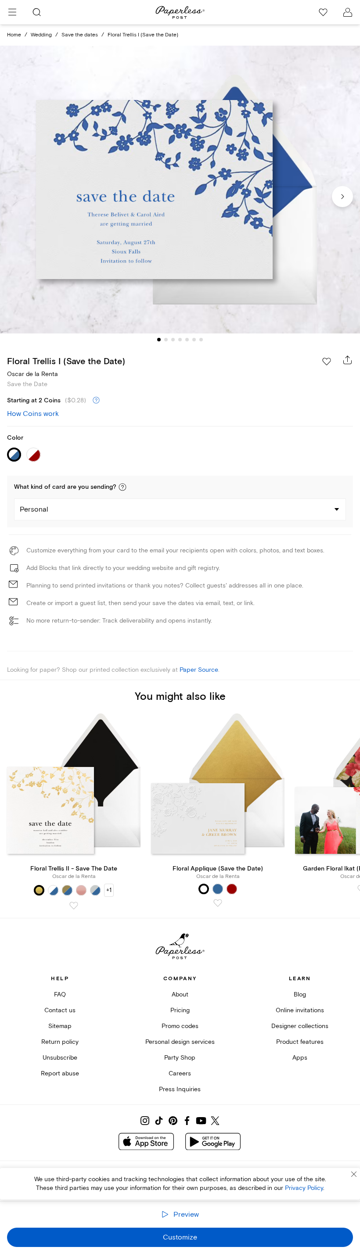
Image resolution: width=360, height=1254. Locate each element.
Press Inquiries (180, 1089)
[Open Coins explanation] (96, 400)
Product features (300, 1042)
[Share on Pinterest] (173, 1120)
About (180, 994)
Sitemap (60, 1026)
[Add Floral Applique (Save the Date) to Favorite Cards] (217, 903)
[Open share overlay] (347, 360)
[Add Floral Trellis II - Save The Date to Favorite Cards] (73, 905)
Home (14, 35)
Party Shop (179, 1057)
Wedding (41, 35)
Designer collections (299, 1026)
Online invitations (300, 1010)
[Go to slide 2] (166, 339)
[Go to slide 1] (159, 339)
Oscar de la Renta (32, 374)
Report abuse (60, 1073)
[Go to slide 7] (201, 339)
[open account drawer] (347, 12)
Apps (299, 1057)
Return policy (60, 1042)
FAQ (60, 994)
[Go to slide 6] (194, 339)
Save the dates (79, 35)
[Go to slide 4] (180, 339)
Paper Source (199, 670)
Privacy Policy (304, 1188)
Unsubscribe (60, 1057)
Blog (300, 994)
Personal (34, 509)
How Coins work (33, 413)
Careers (180, 1073)
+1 (109, 890)
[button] (122, 487)
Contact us (60, 1010)
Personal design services (180, 1042)
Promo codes (180, 1026)
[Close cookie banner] (354, 1174)
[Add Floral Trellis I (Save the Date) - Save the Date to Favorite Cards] (326, 361)
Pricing (180, 1010)
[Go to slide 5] (187, 339)
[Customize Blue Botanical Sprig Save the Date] (180, 189)
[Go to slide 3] (173, 339)
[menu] (12, 12)
